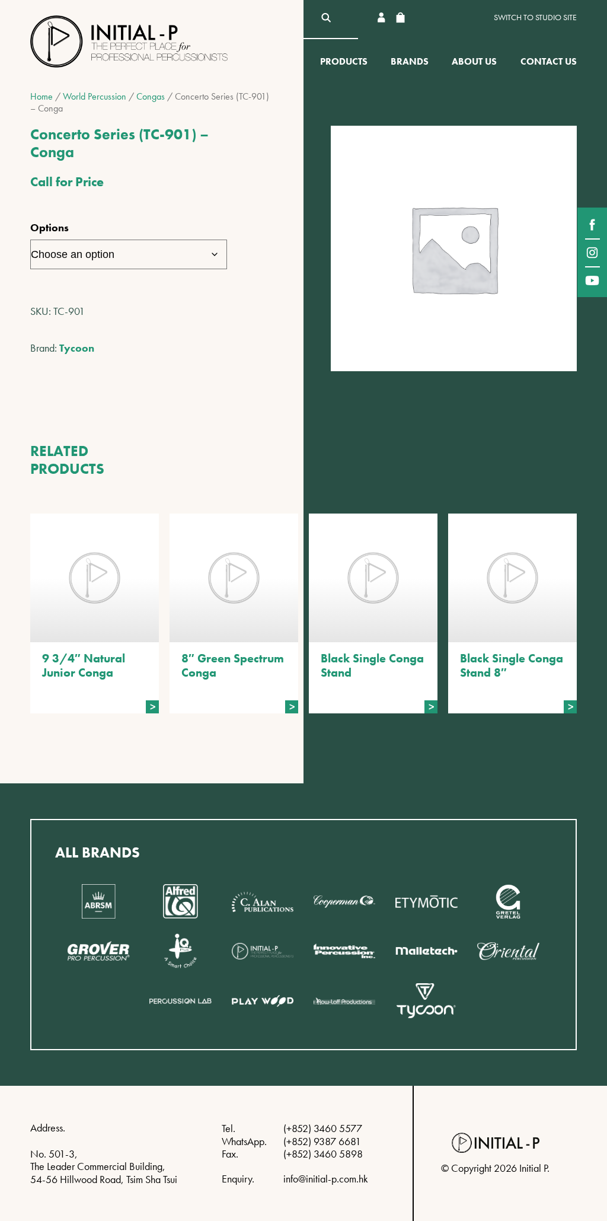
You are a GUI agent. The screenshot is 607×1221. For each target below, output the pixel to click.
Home (41, 96)
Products (344, 61)
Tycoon (76, 348)
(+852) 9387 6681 (322, 1141)
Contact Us (548, 61)
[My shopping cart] (400, 17)
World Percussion (94, 96)
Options (49, 227)
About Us (474, 61)
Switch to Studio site (535, 17)
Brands (410, 61)
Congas (150, 96)
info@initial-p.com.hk (325, 1178)
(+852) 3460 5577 (322, 1128)
